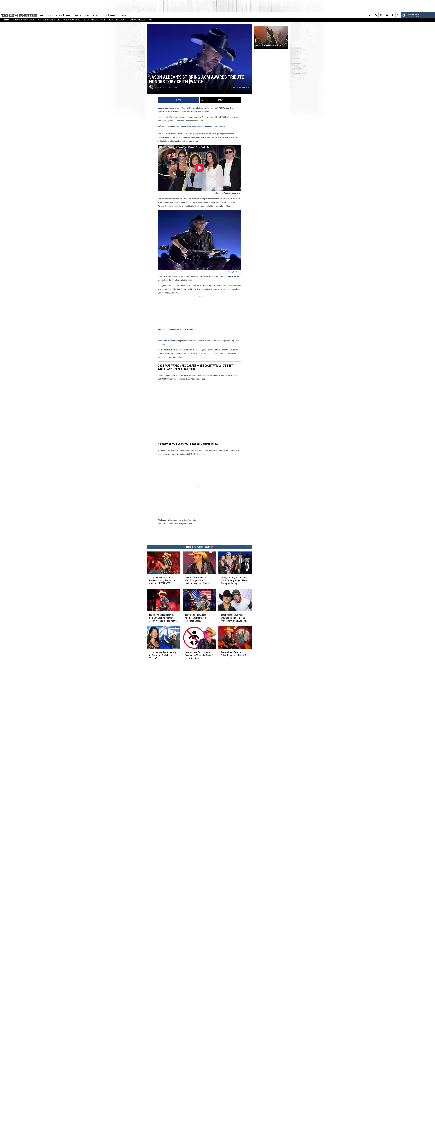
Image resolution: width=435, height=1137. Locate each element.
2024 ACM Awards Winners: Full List (178, 329)
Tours (67, 15)
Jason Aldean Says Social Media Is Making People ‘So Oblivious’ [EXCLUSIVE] (162, 580)
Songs (112, 15)
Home (42, 15)
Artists (59, 15)
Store (87, 15)
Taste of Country (231, 193)
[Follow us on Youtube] (387, 15)
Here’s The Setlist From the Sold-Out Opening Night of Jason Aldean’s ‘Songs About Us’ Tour (162, 617)
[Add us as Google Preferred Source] (375, 15)
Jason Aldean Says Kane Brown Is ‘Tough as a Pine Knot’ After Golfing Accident (233, 617)
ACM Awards (224, 108)
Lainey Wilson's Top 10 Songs (268, 46)
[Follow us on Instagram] (381, 15)
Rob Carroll (157, 87)
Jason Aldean (163, 108)
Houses (104, 15)
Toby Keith (162, 450)
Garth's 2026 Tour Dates (117, 20)
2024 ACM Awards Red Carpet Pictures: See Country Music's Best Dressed (194, 126)
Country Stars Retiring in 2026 (49, 20)
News (50, 15)
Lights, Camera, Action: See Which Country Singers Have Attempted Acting (234, 580)
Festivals (122, 15)
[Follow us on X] (398, 15)
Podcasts (77, 15)
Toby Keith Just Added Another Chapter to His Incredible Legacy (195, 617)
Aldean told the (169, 341)
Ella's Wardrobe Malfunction (94, 20)
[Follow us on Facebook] (392, 15)
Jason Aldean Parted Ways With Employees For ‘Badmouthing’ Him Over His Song (197, 580)
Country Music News (184, 524)
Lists (95, 15)
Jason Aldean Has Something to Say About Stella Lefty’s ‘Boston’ (162, 655)
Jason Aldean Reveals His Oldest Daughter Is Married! (233, 654)
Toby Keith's (186, 108)
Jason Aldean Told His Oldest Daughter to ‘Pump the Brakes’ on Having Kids (199, 655)
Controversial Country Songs (141, 20)
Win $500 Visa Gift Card (71, 20)
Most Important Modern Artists (22, 20)
